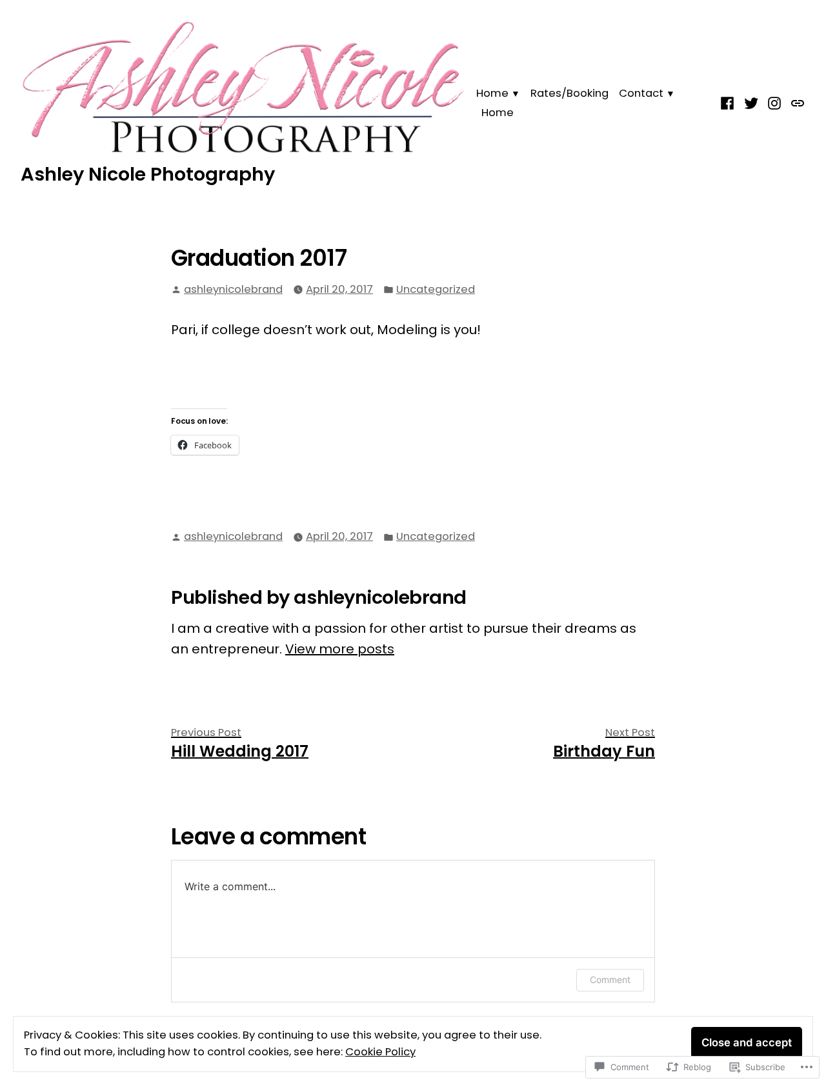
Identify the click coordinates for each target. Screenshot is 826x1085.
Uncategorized (435, 289)
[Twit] (751, 102)
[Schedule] (796, 102)
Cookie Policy (380, 1051)
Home (492, 93)
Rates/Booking (569, 93)
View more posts (339, 649)
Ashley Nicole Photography (148, 174)
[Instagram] (775, 102)
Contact (641, 93)
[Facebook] (729, 102)
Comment (610, 979)
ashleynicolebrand (233, 289)
